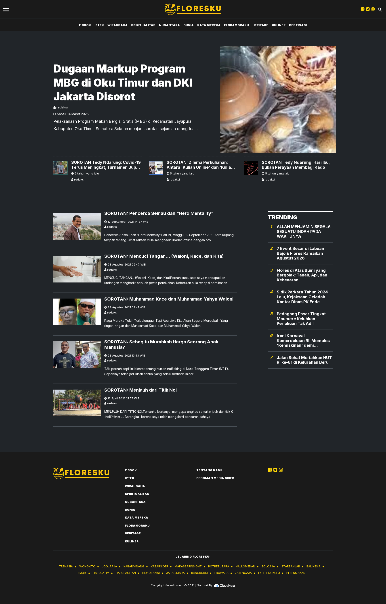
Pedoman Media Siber (215, 478)
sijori (82, 573)
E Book (85, 25)
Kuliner (278, 25)
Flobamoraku (236, 25)
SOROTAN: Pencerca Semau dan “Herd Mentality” (159, 213)
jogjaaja (109, 566)
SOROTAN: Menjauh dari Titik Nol (140, 390)
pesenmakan (295, 573)
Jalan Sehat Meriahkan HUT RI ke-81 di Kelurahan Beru (304, 360)
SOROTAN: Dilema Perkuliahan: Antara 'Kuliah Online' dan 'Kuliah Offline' (200, 165)
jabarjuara (175, 573)
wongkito (87, 566)
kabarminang (134, 566)
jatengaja (243, 573)
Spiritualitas (143, 25)
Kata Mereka (208, 25)
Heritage (260, 25)
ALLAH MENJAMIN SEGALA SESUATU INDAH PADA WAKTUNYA (304, 231)
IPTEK (99, 25)
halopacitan (126, 573)
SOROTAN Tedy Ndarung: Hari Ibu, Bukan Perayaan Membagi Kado (296, 165)
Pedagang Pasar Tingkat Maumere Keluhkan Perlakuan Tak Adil (301, 318)
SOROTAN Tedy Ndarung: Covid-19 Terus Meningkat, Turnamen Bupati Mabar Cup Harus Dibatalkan (106, 165)
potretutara (218, 566)
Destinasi (298, 25)
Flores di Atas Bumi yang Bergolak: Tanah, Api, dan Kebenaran (302, 275)
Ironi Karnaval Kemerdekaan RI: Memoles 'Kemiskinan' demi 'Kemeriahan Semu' (303, 340)
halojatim (101, 573)
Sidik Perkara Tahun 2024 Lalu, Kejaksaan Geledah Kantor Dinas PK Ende (302, 297)
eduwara (221, 573)
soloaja (268, 566)
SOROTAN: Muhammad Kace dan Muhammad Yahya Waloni (168, 299)
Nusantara (169, 25)
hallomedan (245, 566)
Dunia (188, 25)
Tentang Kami (209, 470)
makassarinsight (188, 566)
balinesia (313, 566)
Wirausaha (117, 25)
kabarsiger (159, 566)
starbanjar (290, 566)
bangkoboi (199, 573)
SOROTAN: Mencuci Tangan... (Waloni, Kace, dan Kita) (164, 256)
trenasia (66, 566)
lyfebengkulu (269, 573)
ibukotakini (151, 573)
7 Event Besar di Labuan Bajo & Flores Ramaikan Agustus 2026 (300, 253)
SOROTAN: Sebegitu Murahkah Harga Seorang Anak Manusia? (161, 344)
